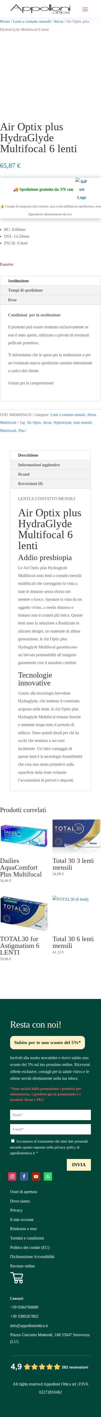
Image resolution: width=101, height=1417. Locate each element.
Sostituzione (18, 281)
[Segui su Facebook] (24, 1176)
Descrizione (28, 455)
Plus (21, 431)
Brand (24, 474)
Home (5, 21)
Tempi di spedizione (25, 290)
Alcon (58, 21)
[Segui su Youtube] (36, 1176)
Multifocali (8, 423)
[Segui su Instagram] (12, 1176)
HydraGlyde (62, 423)
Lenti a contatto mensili (32, 21)
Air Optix (34, 423)
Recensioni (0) (30, 483)
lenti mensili (83, 423)
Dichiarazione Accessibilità (32, 1256)
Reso (12, 300)
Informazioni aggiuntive (39, 465)
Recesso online (22, 1266)
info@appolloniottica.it (29, 1325)
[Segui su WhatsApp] (48, 1176)
